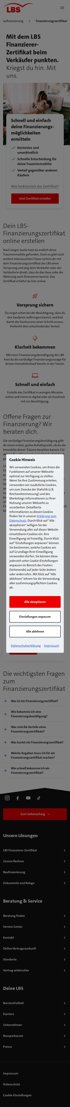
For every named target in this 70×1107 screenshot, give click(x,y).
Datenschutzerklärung (26, 646)
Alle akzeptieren (35, 602)
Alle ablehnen (35, 631)
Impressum (51, 646)
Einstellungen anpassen (35, 617)
